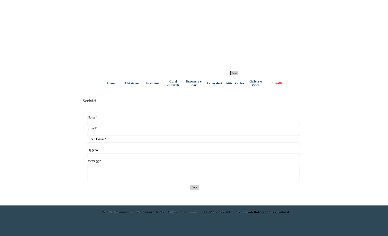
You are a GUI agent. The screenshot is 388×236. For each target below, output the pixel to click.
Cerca (234, 73)
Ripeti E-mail (97, 139)
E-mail (93, 128)
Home (111, 83)
